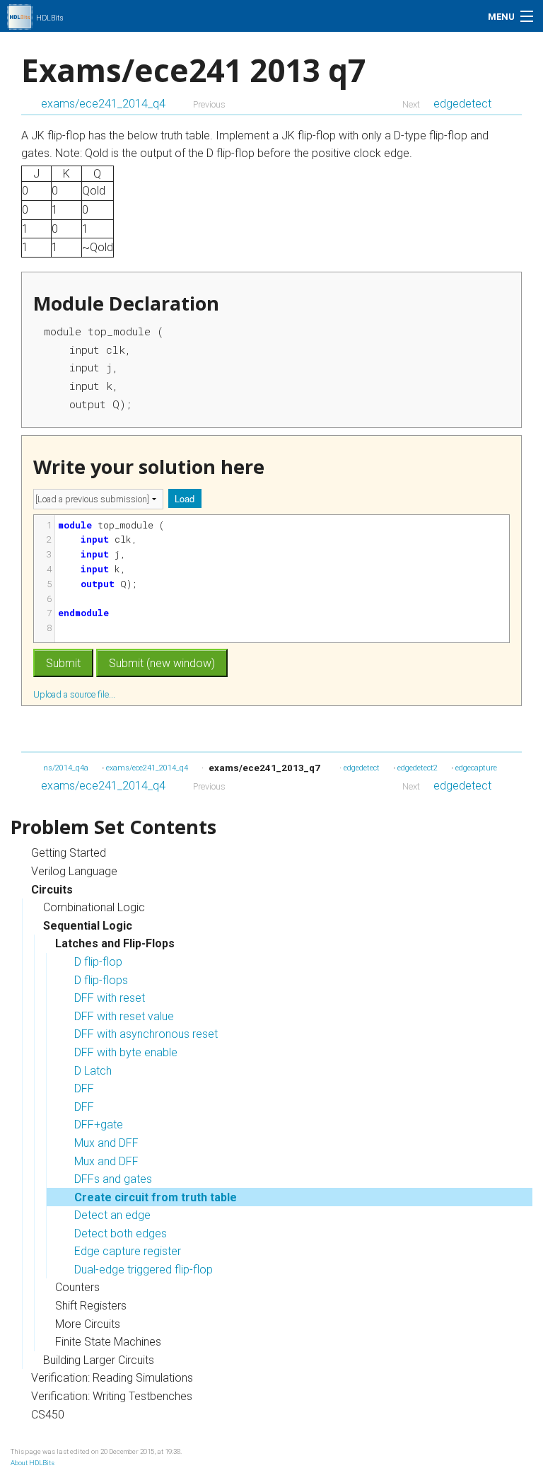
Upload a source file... (75, 694)
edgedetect (462, 103)
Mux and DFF (106, 1143)
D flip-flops (101, 980)
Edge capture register (127, 1251)
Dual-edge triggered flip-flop (143, 1269)
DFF (84, 1088)
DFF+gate (98, 1124)
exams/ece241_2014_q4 (103, 103)
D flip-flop (98, 962)
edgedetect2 (417, 768)
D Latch (93, 1070)
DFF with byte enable (125, 1052)
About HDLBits (32, 1463)
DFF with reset (109, 998)
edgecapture (476, 768)
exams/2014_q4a (58, 768)
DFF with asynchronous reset (146, 1034)
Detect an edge (112, 1215)
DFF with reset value (124, 1016)
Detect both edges (120, 1233)
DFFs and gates (113, 1179)
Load (184, 498)
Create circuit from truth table (155, 1197)
